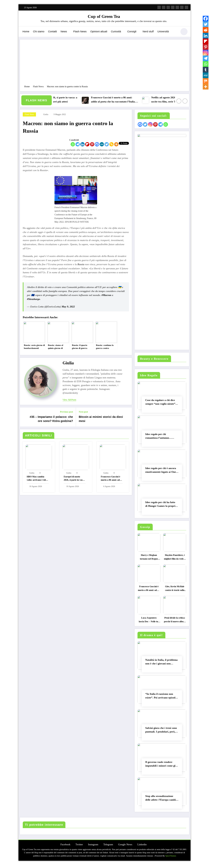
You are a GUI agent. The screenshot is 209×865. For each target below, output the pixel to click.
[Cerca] (174, 32)
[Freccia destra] (185, 101)
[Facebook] (97, 144)
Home (25, 31)
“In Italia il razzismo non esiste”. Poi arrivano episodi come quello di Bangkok (160, 696)
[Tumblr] (205, 69)
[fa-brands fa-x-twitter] (163, 7)
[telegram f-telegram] (172, 7)
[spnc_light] (184, 31)
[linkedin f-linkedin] (182, 7)
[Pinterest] (92, 144)
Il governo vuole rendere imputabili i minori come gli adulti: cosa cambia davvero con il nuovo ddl (160, 764)
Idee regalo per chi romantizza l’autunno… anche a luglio (158, 437)
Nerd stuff (148, 31)
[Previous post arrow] (24, 417)
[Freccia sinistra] (179, 101)
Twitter (79, 844)
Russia (80, 264)
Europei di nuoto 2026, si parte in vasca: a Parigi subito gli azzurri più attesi (74, 478)
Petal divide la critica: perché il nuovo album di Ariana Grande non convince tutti (174, 620)
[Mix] (205, 81)
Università (163, 31)
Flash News (80, 31)
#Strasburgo (33, 299)
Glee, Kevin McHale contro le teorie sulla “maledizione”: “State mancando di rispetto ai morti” (174, 589)
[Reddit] (205, 30)
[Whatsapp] (73, 144)
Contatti (52, 31)
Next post (83, 412)
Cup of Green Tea (104, 16)
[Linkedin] (82, 144)
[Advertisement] (104, 64)
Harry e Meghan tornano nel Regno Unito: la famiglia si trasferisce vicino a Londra (149, 557)
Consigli (131, 31)
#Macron (106, 295)
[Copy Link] (111, 144)
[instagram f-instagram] (168, 7)
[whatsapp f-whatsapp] (186, 7)
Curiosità (116, 31)
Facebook (65, 844)
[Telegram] (77, 144)
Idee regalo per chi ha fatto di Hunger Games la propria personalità (161, 505)
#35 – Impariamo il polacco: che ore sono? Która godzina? (51, 418)
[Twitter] (106, 144)
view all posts (69, 400)
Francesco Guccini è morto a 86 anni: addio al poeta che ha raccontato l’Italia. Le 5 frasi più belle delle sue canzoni (102, 100)
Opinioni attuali (98, 31)
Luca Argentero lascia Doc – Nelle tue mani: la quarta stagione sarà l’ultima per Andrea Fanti (149, 620)
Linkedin (142, 844)
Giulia (45, 114)
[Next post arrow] (128, 417)
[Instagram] (205, 52)
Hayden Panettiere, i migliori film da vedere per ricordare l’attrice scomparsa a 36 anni (175, 557)
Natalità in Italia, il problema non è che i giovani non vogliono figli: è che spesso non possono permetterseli (161, 662)
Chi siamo (38, 31)
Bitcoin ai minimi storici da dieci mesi (101, 418)
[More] (116, 144)
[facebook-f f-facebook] (159, 7)
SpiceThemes (170, 856)
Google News (125, 844)
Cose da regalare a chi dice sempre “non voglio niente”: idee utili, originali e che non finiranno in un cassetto (161, 402)
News (64, 31)
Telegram (108, 844)
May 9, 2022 (68, 306)
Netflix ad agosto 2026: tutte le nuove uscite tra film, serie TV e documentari (162, 99)
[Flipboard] (87, 144)
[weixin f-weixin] (177, 7)
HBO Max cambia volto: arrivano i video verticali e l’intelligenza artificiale (38, 478)
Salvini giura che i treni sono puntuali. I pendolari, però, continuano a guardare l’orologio (161, 730)
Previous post (66, 412)
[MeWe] (102, 144)
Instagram (93, 844)
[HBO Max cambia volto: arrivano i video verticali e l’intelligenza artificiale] (39, 457)
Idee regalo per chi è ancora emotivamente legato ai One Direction (160, 471)
